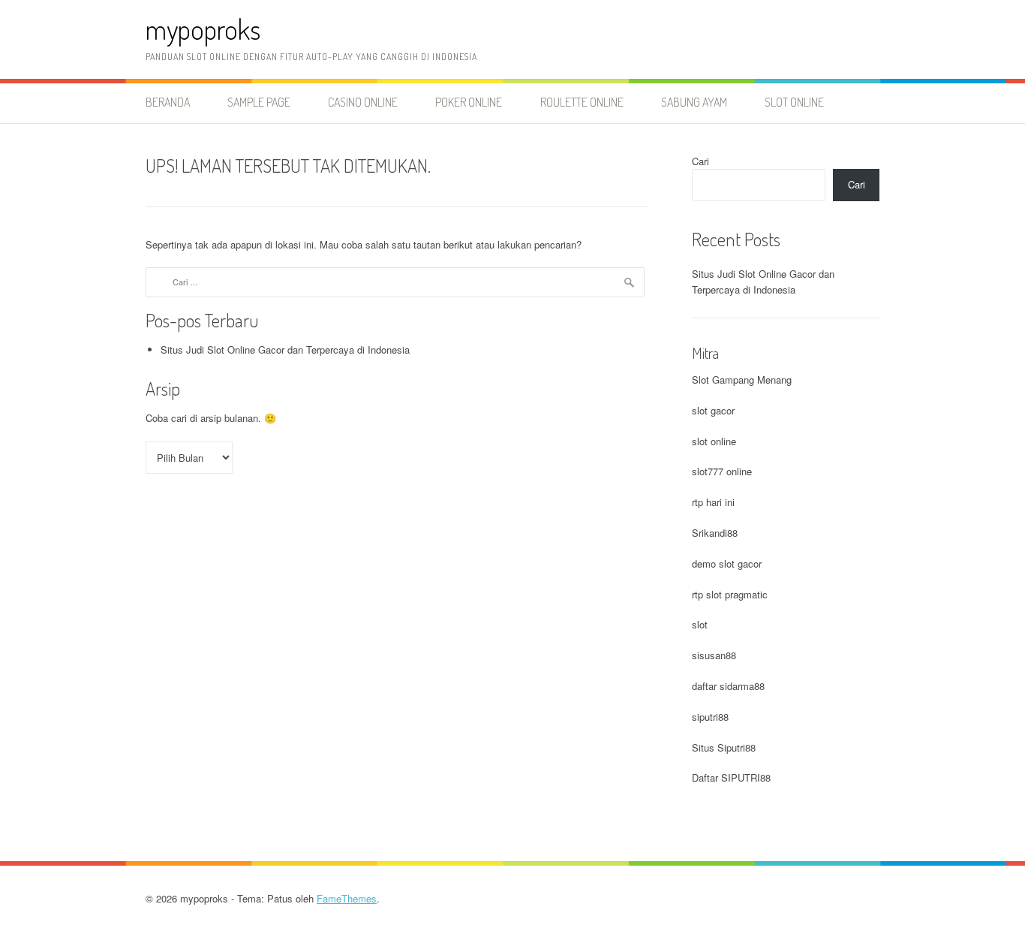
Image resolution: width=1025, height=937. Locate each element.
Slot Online (794, 102)
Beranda (168, 102)
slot (700, 624)
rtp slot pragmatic (730, 594)
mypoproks (203, 29)
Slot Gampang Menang (742, 379)
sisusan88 (714, 655)
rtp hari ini (713, 502)
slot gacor (713, 410)
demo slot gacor (727, 563)
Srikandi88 (715, 533)
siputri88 (710, 717)
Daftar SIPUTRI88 (731, 777)
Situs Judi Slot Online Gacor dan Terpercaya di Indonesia (285, 349)
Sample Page (258, 102)
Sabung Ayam (694, 102)
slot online (714, 441)
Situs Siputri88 (724, 747)
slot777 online (722, 471)
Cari (700, 161)
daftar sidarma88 (728, 686)
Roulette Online (582, 102)
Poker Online (468, 102)
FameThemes (347, 898)
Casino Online (363, 102)
